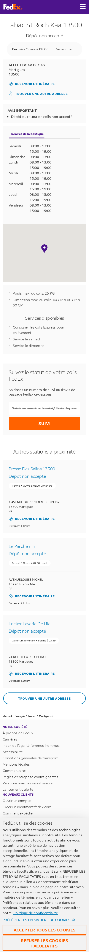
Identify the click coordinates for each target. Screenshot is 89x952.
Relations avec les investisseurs (28, 783)
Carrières (10, 739)
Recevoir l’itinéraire (32, 84)
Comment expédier (18, 813)
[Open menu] (83, 7)
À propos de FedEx (18, 733)
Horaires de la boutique (27, 134)
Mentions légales (16, 764)
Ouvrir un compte (17, 800)
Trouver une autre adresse (41, 94)
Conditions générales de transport (30, 758)
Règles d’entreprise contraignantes (30, 776)
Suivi (44, 423)
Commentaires (15, 770)
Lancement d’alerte (18, 789)
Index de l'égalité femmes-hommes (31, 745)
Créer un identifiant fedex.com (27, 807)
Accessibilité (13, 751)
